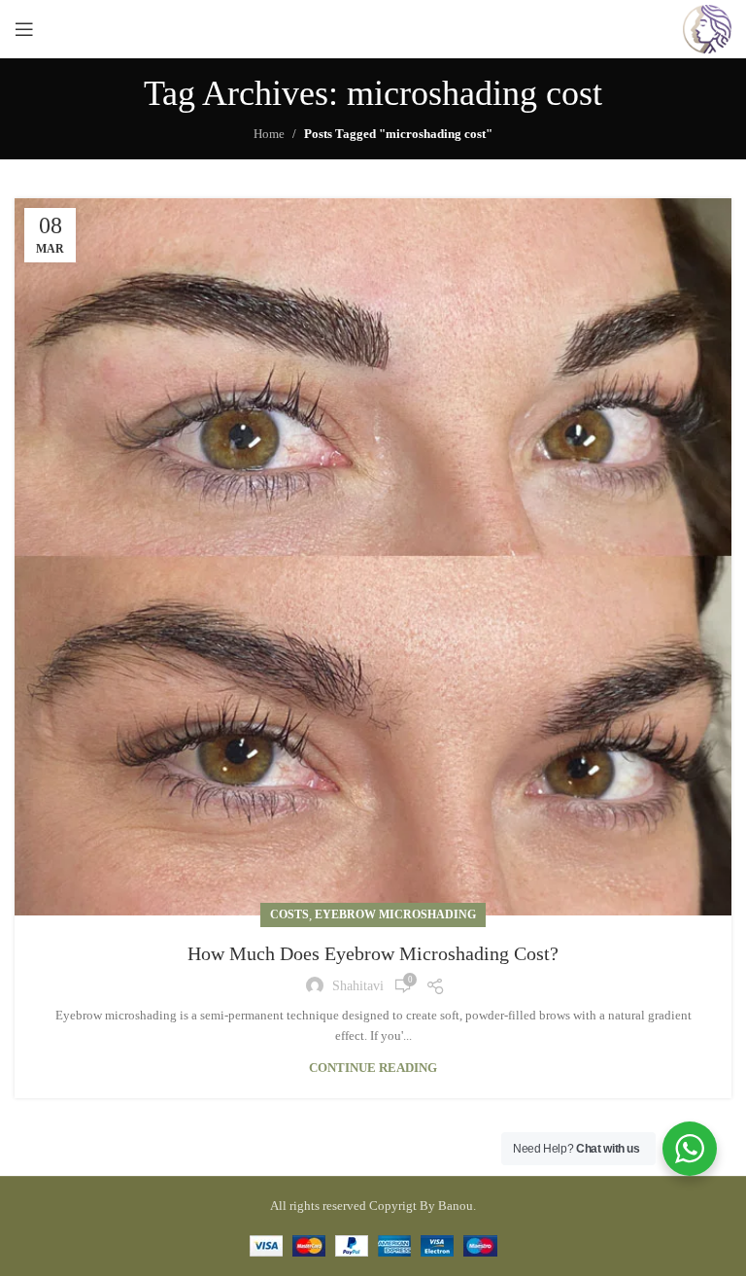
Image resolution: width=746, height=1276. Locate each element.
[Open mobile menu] (24, 29)
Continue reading (373, 1067)
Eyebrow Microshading (395, 914)
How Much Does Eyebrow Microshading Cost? (373, 953)
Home (269, 133)
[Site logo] (707, 27)
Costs (289, 914)
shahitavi (358, 986)
